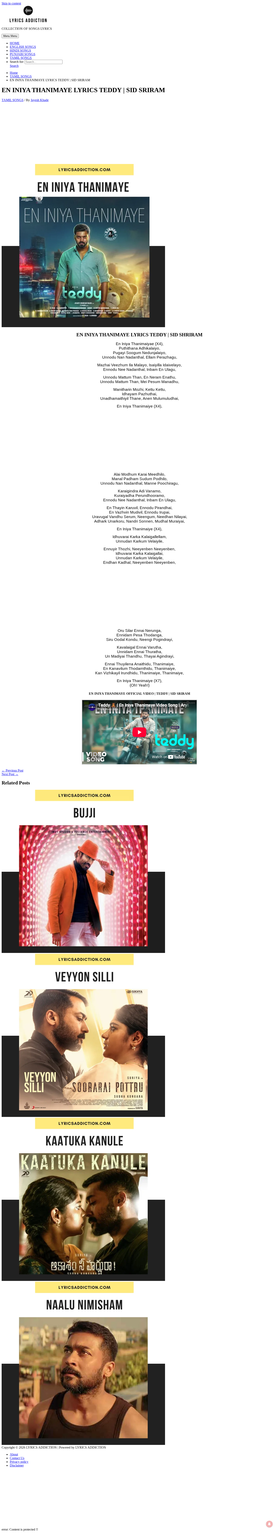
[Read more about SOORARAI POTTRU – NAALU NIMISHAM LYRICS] (83, 1443)
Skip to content (11, 3)
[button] (14, 66)
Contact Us (17, 1458)
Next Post (10, 774)
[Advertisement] (139, 133)
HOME (15, 43)
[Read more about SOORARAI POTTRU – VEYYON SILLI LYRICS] (83, 1116)
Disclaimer (17, 1465)
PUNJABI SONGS (22, 54)
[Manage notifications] (269, 1524)
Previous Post (12, 770)
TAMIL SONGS (21, 58)
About (14, 1454)
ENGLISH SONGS (23, 47)
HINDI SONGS (20, 50)
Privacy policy (19, 1461)
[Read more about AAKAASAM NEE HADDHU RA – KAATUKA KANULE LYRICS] (83, 1280)
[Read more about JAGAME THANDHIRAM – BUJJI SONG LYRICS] (83, 952)
